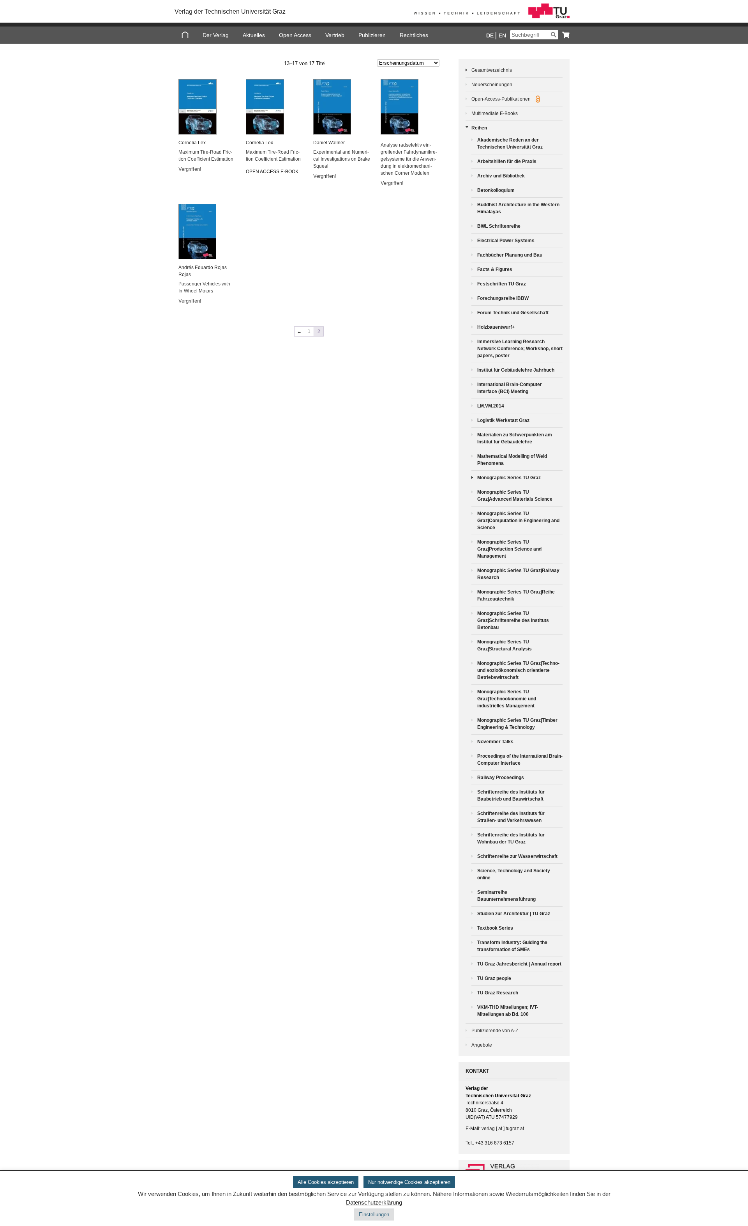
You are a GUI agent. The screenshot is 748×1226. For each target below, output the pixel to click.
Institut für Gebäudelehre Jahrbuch (515, 370)
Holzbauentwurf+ (496, 327)
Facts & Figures (494, 269)
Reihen (479, 128)
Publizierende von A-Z (494, 1030)
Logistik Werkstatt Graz (503, 420)
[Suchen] (553, 34)
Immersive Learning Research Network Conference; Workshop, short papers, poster (520, 348)
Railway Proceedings (500, 777)
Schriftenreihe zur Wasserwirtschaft (517, 856)
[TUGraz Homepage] (492, 16)
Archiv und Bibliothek (501, 176)
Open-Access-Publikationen (501, 99)
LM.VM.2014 (490, 406)
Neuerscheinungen (491, 84)
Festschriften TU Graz (501, 284)
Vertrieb (334, 35)
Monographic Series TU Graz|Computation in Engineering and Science (518, 520)
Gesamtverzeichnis (491, 70)
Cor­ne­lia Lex (192, 142)
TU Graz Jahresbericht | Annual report (519, 964)
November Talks (495, 741)
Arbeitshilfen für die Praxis (506, 161)
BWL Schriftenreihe (498, 226)
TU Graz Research (497, 993)
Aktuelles (254, 35)
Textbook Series (495, 928)
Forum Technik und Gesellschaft (513, 312)
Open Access (295, 35)
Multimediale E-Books (494, 113)
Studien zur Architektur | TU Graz (513, 913)
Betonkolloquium (496, 190)
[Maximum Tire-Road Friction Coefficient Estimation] (207, 107)
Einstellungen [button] (374, 1214)
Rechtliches (414, 35)
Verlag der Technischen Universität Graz (230, 11)
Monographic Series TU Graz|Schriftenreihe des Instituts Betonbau (513, 620)
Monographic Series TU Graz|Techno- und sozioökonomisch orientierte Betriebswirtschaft (518, 670)
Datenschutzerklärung (374, 1202)
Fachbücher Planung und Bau (509, 255)
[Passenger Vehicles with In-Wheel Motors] (207, 231)
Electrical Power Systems (506, 240)
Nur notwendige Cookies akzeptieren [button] (409, 1182)
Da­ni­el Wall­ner (329, 142)
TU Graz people (494, 978)
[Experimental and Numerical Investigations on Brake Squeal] (341, 107)
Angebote (481, 1045)
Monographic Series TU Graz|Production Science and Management (509, 549)
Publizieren (372, 35)
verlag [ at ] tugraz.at (503, 1128)
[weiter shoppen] (564, 35)
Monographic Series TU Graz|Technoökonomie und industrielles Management (506, 699)
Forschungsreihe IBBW (503, 298)
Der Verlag (216, 35)
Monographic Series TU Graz (509, 477)
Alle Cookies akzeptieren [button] (326, 1182)
